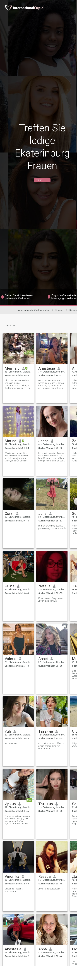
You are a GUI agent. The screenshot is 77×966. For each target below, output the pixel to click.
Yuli (8, 731)
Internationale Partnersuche (33, 310)
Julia (42, 513)
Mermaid (12, 368)
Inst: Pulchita (11, 743)
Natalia (44, 586)
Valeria (10, 659)
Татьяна (45, 731)
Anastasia (46, 368)
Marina (10, 441)
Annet (43, 659)
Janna (43, 441)
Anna (42, 949)
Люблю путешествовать (50, 888)
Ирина (10, 804)
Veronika (12, 876)
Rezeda (44, 876)
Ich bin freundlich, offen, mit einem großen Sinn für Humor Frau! (51, 746)
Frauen (59, 310)
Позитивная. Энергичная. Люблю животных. (51, 599)
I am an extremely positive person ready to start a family (52, 527)
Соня (9, 513)
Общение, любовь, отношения (14, 890)
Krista (10, 586)
